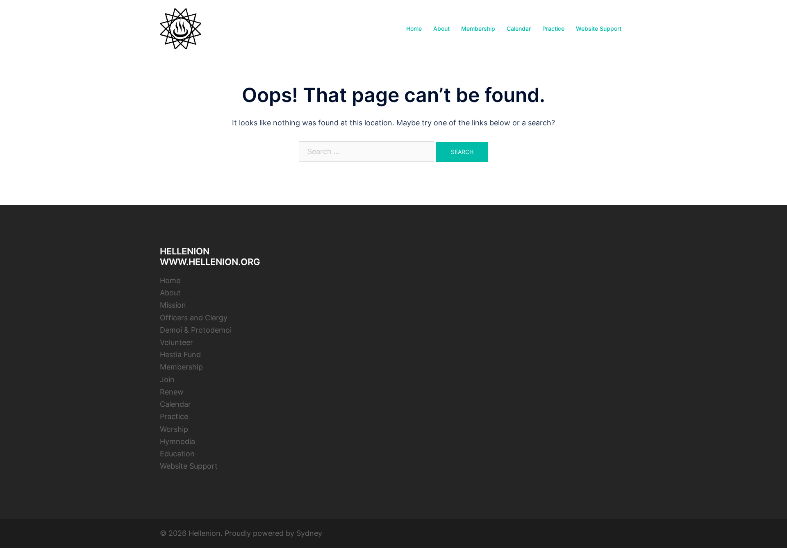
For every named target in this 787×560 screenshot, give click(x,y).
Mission (173, 305)
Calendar (519, 28)
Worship (174, 429)
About (441, 28)
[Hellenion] (180, 28)
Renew (172, 392)
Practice (553, 28)
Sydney (309, 533)
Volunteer (176, 342)
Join (167, 379)
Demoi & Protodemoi (196, 330)
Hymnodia (177, 441)
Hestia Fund (180, 354)
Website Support (598, 28)
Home (414, 28)
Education (177, 453)
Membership (478, 28)
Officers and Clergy (193, 317)
